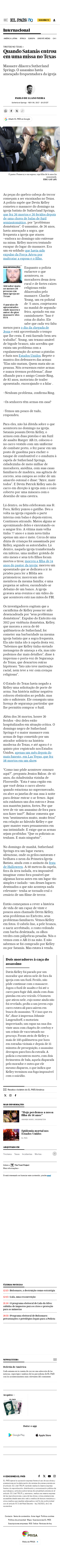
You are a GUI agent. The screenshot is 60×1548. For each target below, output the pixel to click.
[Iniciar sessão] (54, 20)
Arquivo (8, 1395)
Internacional (16, 30)
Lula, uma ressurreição (23, 1296)
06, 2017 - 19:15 (38, 103)
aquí (49, 1175)
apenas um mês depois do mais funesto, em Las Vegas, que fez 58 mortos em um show (28, 756)
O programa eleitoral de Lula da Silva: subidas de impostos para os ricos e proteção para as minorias (28, 1306)
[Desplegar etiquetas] (54, 1154)
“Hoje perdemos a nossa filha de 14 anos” (37, 1114)
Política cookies (47, 1516)
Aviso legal (35, 1516)
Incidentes (27, 1154)
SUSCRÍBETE (44, 20)
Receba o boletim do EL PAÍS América (26, 1089)
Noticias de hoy (45, 1524)
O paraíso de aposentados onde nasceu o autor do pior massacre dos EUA (11, 311)
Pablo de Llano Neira (30, 98)
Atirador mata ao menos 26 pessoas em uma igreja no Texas (11, 291)
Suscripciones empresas (18, 1524)
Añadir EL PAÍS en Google (19, 119)
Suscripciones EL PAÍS (42, 1520)
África (23, 38)
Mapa (29, 1520)
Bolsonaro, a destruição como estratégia (32, 1290)
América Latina (10, 38)
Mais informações (10, 1168)
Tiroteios (7, 1154)
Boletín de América (14, 1367)
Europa (31, 38)
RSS (30, 1524)
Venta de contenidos (21, 1516)
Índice (35, 1524)
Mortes (38, 1154)
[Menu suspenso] (5, 20)
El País (24, 1138)
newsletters (10, 1359)
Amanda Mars (27, 1120)
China (55, 38)
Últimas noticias (13, 1284)
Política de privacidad (17, 1520)
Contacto (8, 1516)
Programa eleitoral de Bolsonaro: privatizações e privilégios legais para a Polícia (29, 1317)
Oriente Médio (43, 38)
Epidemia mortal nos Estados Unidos (35, 1132)
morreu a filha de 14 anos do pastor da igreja (28, 563)
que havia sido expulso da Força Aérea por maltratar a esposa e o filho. (24, 254)
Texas (17, 1154)
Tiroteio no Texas (12, 47)
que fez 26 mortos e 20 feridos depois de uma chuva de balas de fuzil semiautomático (29, 218)
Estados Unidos (30, 356)
